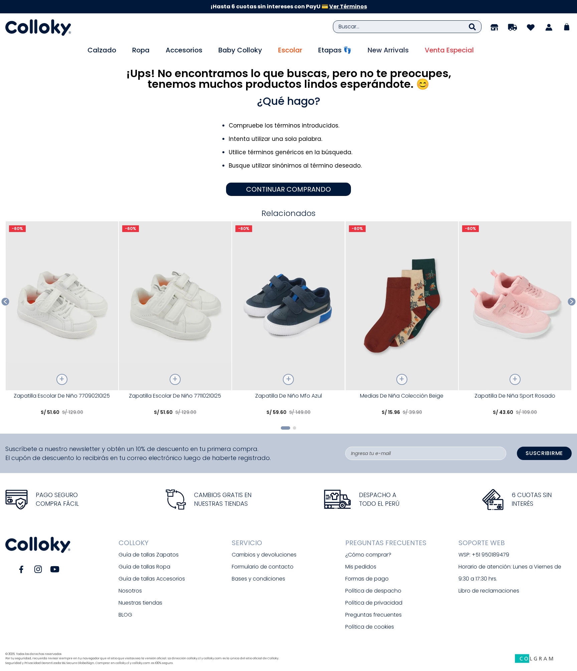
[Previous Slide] (5, 301)
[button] (285, 428)
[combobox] (407, 26)
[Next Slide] (572, 301)
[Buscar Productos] (472, 27)
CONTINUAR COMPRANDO (288, 189)
